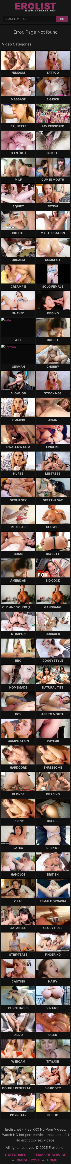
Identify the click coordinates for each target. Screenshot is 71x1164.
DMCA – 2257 (28, 1160)
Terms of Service (50, 1155)
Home (52, 1160)
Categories (15, 1155)
